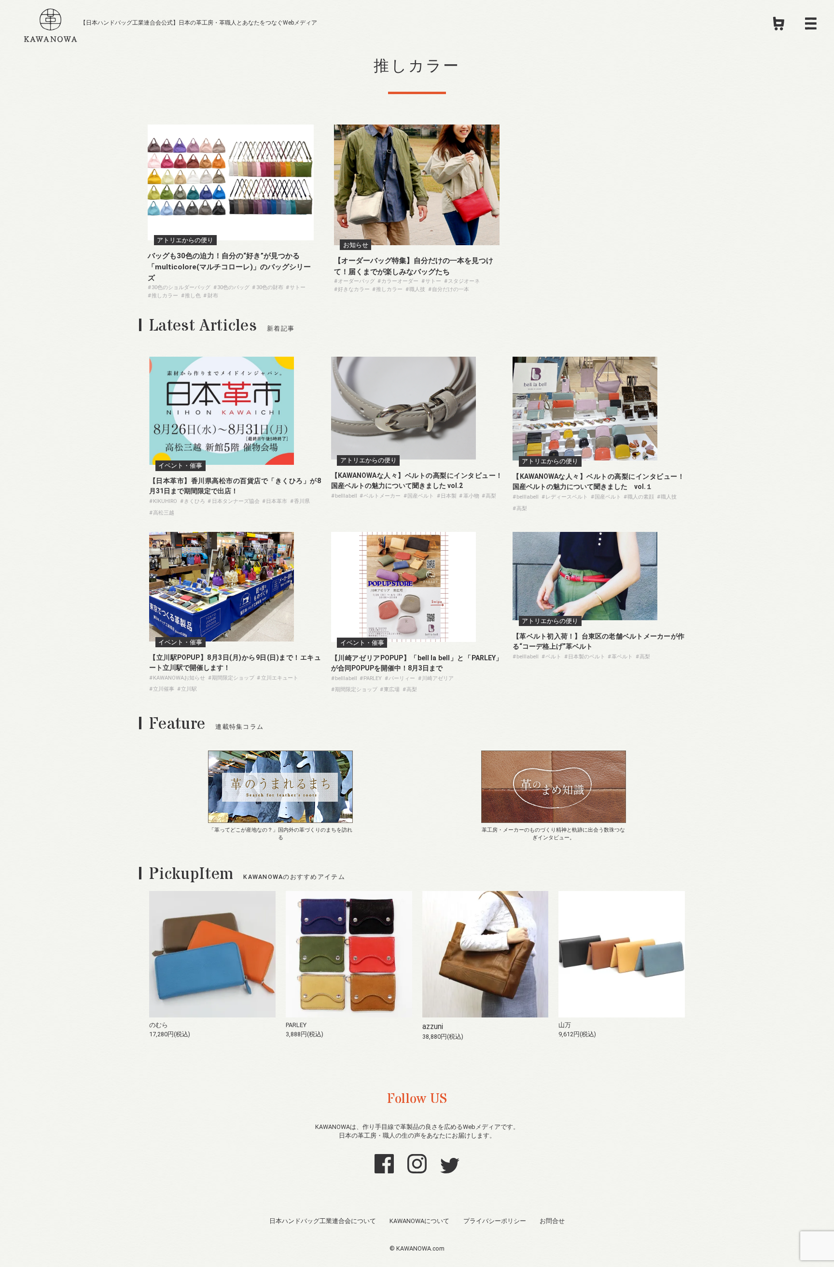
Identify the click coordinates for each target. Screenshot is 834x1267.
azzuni (432, 1026)
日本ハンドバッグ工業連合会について (322, 1221)
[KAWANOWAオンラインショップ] (779, 26)
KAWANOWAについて (419, 1221)
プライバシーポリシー (494, 1221)
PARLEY (296, 1025)
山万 (564, 1025)
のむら (158, 1025)
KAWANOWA (50, 23)
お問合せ (552, 1221)
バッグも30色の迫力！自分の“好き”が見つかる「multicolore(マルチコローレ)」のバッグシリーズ (229, 266)
